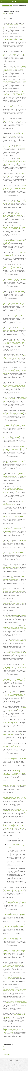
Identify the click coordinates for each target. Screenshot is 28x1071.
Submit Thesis (6, 1052)
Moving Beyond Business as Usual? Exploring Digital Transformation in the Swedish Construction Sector (14, 304)
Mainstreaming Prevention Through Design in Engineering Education (13, 462)
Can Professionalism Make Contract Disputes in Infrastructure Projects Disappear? (15, 721)
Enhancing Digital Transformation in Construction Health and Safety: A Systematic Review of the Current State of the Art (14, 680)
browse (9, 13)
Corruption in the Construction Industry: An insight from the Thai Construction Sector (14, 709)
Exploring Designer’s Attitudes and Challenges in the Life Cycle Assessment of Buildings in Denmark (14, 889)
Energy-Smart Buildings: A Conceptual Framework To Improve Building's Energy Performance (14, 902)
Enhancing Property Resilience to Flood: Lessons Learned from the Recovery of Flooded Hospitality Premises (13, 26)
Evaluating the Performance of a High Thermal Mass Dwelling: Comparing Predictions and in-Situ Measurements (14, 242)
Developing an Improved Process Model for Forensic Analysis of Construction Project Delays (13, 135)
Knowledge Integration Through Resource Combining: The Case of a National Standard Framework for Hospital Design (15, 811)
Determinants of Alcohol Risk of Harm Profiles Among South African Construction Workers (14, 120)
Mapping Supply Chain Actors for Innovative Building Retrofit (13, 436)
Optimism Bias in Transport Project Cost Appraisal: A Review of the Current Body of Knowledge (14, 215)
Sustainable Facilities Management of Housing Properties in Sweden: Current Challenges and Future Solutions (15, 1003)
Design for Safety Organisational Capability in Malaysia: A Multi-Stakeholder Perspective (14, 202)
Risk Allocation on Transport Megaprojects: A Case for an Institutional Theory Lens (14, 641)
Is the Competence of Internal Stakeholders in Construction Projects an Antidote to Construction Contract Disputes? (14, 529)
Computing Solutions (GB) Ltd (15, 1066)
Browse (5, 1046)
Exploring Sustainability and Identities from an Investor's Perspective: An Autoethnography (14, 424)
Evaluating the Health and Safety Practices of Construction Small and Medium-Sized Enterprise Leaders (14, 578)
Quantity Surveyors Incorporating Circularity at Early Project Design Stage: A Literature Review (14, 653)
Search (4, 1049)
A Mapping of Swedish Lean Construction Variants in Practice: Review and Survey (14, 503)
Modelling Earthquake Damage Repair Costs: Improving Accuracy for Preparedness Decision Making (14, 1016)
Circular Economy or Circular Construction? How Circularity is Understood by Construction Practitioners (14, 227)
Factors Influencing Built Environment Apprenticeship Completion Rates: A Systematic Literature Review (14, 590)
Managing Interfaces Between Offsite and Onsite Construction (14, 616)
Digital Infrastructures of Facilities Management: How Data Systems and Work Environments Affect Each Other (14, 746)
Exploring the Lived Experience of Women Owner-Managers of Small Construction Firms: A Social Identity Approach (14, 54)
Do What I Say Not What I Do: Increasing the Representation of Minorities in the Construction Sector (14, 175)
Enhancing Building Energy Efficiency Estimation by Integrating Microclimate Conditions (14, 915)
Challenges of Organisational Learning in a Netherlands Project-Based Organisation (13, 107)
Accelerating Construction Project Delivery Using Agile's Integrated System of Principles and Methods (14, 758)
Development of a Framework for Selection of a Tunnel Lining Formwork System (14, 566)
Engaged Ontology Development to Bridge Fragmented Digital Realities (12, 939)
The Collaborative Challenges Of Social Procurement (14, 541)
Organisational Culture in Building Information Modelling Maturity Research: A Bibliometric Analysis (14, 40)
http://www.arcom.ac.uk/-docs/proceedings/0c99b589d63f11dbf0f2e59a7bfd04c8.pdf (16, 846)
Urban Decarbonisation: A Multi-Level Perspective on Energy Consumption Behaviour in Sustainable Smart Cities (14, 799)
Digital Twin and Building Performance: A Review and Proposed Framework (13, 553)
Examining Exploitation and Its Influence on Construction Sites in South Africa (13, 316)
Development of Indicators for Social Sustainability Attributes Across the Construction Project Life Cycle (14, 515)
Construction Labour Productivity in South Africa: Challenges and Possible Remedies (15, 602)
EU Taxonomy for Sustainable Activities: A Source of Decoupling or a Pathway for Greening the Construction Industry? (14, 267)
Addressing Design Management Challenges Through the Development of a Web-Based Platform (14, 413)
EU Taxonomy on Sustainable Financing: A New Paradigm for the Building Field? (14, 280)
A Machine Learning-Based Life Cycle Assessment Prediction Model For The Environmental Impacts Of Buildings (14, 329)
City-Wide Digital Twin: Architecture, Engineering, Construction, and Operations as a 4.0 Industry (14, 254)
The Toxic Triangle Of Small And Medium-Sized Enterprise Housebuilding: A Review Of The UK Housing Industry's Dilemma (14, 965)
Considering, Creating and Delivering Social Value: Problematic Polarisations (14, 784)
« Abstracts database (7, 1054)
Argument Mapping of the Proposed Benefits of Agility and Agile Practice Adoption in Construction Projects (14, 926)
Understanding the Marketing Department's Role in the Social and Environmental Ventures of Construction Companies (14, 357)
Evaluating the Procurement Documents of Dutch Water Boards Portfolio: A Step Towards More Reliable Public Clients (14, 627)
